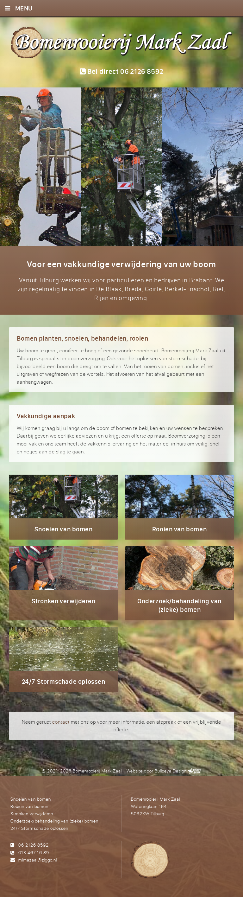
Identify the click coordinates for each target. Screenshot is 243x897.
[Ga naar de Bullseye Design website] (195, 771)
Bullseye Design (171, 771)
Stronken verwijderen (31, 814)
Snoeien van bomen (30, 799)
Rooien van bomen (29, 806)
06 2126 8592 (33, 845)
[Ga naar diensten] (121, 166)
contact (61, 721)
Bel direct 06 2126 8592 (124, 71)
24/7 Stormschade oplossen (39, 828)
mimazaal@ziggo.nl (37, 860)
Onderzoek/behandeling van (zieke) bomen (54, 821)
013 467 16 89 (33, 852)
